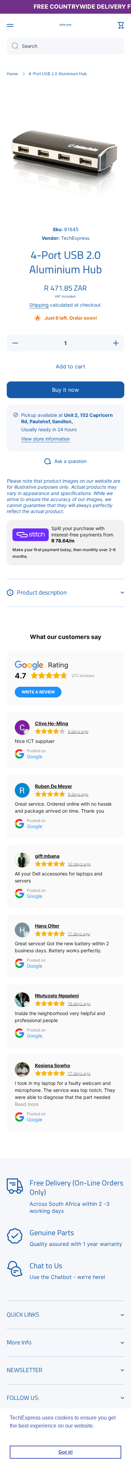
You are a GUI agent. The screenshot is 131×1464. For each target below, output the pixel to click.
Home (12, 73)
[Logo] (65, 25)
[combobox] (65, 46)
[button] (121, 25)
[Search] (12, 46)
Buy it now (65, 389)
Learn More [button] (24, 1435)
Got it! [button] (65, 1452)
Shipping (39, 305)
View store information (45, 439)
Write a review (38, 691)
